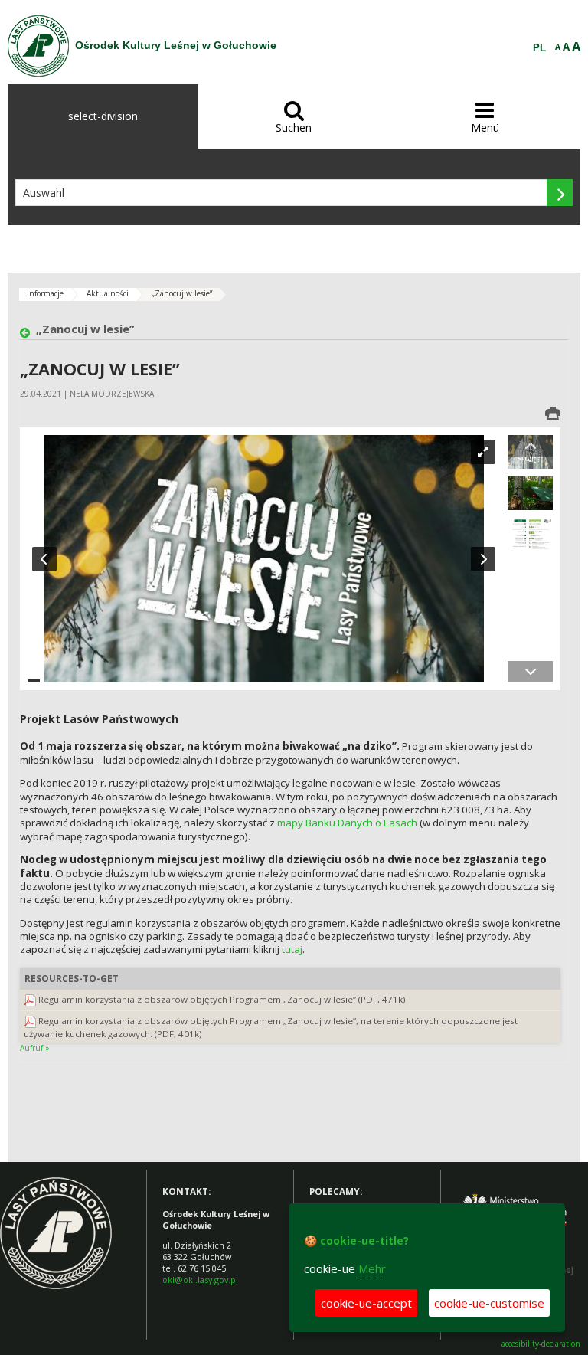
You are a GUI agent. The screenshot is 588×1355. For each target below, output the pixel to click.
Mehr (372, 1268)
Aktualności (108, 293)
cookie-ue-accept (366, 1303)
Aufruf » (35, 1047)
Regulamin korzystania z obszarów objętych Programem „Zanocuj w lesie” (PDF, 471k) (222, 999)
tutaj (292, 949)
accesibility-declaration (540, 1344)
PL (539, 48)
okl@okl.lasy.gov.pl (200, 1279)
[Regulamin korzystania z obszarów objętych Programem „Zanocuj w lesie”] (30, 999)
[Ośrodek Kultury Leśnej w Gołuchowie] (38, 46)
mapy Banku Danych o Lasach (347, 823)
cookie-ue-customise (489, 1303)
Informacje (45, 293)
